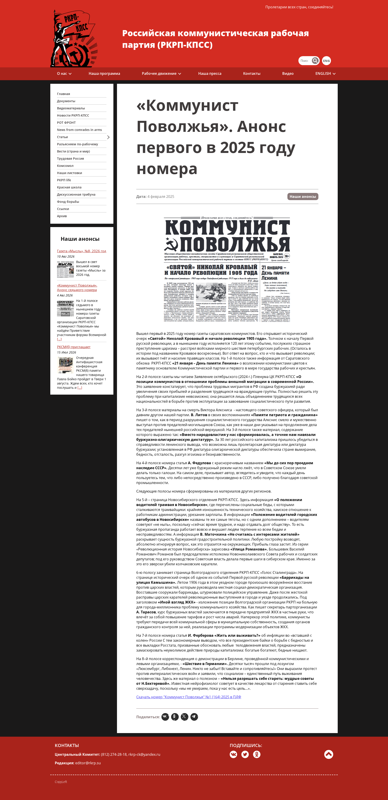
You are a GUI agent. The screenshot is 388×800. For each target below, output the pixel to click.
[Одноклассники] (175, 717)
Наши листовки (69, 173)
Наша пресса (209, 73)
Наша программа (104, 73)
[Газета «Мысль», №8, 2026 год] (65, 269)
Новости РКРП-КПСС (73, 115)
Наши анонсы (303, 196)
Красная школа (69, 187)
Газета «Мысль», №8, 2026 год (81, 251)
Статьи (62, 137)
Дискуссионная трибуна (76, 194)
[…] (59, 339)
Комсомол (65, 166)
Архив (62, 216)
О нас (62, 73)
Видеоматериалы (71, 108)
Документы (66, 101)
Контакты (251, 73)
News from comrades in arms (79, 130)
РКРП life (64, 180)
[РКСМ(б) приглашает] (65, 365)
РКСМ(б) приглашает (73, 347)
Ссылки (63, 209)
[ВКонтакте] (165, 717)
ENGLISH (323, 73)
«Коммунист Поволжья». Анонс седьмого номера (77, 287)
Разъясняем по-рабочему (77, 144)
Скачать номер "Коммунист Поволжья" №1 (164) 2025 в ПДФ (188, 696)
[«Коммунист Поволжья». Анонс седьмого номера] (65, 308)
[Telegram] (194, 717)
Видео (288, 73)
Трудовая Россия (70, 158)
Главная (63, 94)
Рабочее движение (159, 73)
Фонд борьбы (68, 201)
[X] (185, 717)
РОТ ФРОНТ (66, 122)
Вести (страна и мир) (73, 151)
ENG (326, 61)
